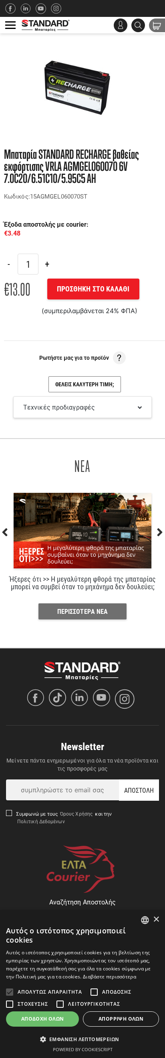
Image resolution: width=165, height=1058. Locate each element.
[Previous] (9, 264)
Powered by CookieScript (83, 1049)
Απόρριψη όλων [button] (121, 1018)
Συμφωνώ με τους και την (64, 817)
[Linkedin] (28, 8)
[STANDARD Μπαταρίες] (46, 25)
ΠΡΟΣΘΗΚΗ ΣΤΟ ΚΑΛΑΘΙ (93, 288)
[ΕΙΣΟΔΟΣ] (120, 25)
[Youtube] (104, 699)
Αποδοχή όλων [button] (42, 1018)
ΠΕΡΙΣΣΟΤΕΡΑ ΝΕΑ (82, 611)
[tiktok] (59, 699)
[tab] (82, 407)
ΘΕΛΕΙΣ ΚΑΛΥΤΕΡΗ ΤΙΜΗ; (84, 384)
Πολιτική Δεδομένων (40, 821)
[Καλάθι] (157, 25)
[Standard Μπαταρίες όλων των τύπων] (82, 670)
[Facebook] (12, 8)
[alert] (82, 984)
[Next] (47, 264)
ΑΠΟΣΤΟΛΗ (139, 790)
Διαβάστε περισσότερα (109, 976)
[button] (82, 1039)
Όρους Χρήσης (77, 813)
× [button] (156, 920)
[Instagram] (58, 8)
